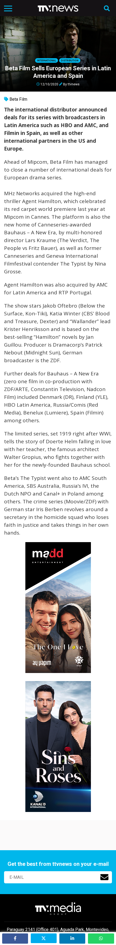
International (46, 60)
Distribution (70, 60)
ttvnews (74, 84)
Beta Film (18, 99)
